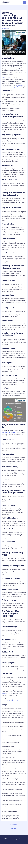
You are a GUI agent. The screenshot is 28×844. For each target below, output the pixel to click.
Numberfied (6, 78)
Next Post (14, 828)
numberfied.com (6, 693)
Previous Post (14, 824)
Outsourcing (5, 28)
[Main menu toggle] (24, 2)
